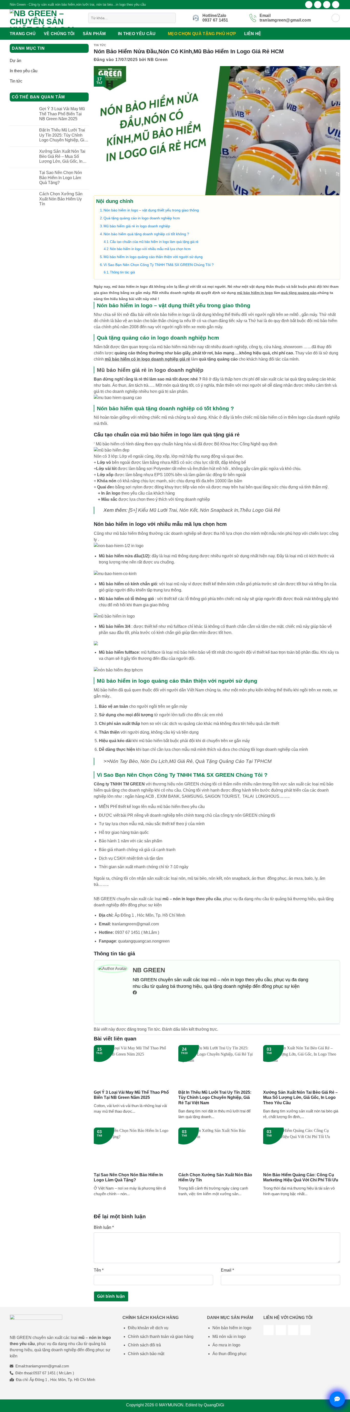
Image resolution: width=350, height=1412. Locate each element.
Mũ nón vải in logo (229, 1336)
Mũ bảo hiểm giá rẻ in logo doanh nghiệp (137, 226)
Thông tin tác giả (122, 272)
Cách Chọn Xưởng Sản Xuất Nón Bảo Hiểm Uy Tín (61, 199)
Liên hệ (252, 34)
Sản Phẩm (94, 34)
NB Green (157, 59)
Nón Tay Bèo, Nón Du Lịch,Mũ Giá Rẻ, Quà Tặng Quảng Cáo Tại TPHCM (190, 761)
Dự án (15, 60)
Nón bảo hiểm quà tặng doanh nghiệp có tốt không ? (146, 234)
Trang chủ (23, 34)
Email (227, 1270)
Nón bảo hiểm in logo (231, 1328)
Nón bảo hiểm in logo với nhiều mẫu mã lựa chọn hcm (150, 249)
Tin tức (16, 81)
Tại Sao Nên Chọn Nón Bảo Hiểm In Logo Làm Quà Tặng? (60, 177)
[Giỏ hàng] (336, 18)
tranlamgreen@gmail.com (135, 924)
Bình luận (104, 1227)
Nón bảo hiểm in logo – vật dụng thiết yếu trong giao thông (151, 210)
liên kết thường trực (199, 1029)
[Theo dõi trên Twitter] (326, 4)
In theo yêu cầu (137, 34)
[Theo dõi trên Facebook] (308, 4)
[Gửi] (171, 18)
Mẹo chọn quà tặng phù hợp (202, 34)
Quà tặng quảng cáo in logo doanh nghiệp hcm (142, 218)
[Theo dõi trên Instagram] (317, 4)
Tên (99, 1270)
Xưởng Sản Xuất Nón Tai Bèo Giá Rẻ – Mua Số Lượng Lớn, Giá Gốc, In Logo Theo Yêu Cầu (62, 156)
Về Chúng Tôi (59, 34)
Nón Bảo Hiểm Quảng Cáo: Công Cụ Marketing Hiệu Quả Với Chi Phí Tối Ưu (300, 1177)
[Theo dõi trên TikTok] (281, 1330)
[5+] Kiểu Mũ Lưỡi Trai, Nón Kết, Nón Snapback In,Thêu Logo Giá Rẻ (204, 510)
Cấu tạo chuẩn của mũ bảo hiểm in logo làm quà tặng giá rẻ (154, 242)
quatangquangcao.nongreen (144, 941)
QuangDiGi (214, 1405)
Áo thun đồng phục (229, 1354)
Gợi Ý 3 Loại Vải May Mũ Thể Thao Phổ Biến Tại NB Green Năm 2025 (62, 114)
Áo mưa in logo (226, 1345)
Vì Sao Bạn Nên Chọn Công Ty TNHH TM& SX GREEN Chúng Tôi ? (159, 265)
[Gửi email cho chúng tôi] (335, 4)
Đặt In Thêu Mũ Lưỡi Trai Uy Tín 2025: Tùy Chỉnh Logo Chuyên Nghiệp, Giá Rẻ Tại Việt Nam (63, 135)
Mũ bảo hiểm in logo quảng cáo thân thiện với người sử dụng (153, 257)
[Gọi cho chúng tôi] (305, 1330)
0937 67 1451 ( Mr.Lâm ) (137, 932)
